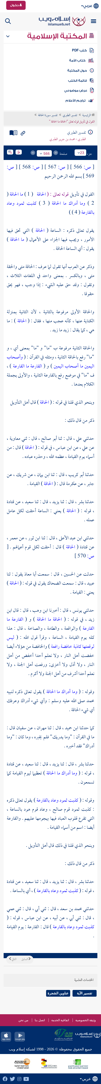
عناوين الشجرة (58, 993)
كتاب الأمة (77, 60)
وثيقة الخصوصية (85, 1020)
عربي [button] (87, 6)
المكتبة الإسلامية (58, 36)
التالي (13, 959)
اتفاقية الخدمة (60, 1020)
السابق (24, 959)
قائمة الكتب (77, 80)
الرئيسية (86, 115)
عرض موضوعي (75, 90)
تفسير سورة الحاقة (47, 115)
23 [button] (82, 153)
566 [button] (47, 153)
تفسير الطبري (70, 115)
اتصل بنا (40, 1020)
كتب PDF (79, 50)
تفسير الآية (84, 993)
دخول (14, 5)
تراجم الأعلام (75, 100)
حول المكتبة (77, 70)
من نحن (23, 1020)
